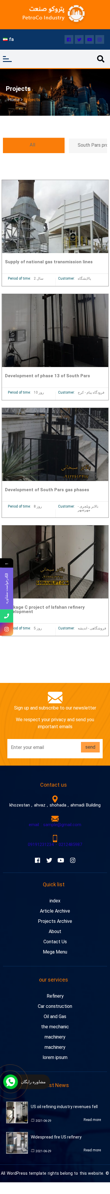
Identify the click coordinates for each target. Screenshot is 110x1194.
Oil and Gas (55, 1016)
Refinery (55, 996)
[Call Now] (10, 1081)
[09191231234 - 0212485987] (55, 838)
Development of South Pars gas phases (47, 490)
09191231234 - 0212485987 (55, 844)
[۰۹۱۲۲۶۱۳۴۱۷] (6, 616)
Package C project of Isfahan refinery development (45, 609)
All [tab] (32, 145)
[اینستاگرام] (6, 629)
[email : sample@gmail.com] (55, 818)
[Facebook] (69, 39)
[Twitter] (79, 39)
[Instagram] (99, 39)
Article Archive (55, 911)
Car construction (55, 1006)
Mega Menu (55, 952)
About (55, 931)
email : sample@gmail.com (55, 824)
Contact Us (55, 941)
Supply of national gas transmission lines (49, 262)
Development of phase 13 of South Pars (47, 376)
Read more (92, 1120)
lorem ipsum (55, 1057)
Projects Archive (55, 921)
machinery (55, 1037)
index (55, 901)
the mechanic (55, 1026)
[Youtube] (89, 39)
